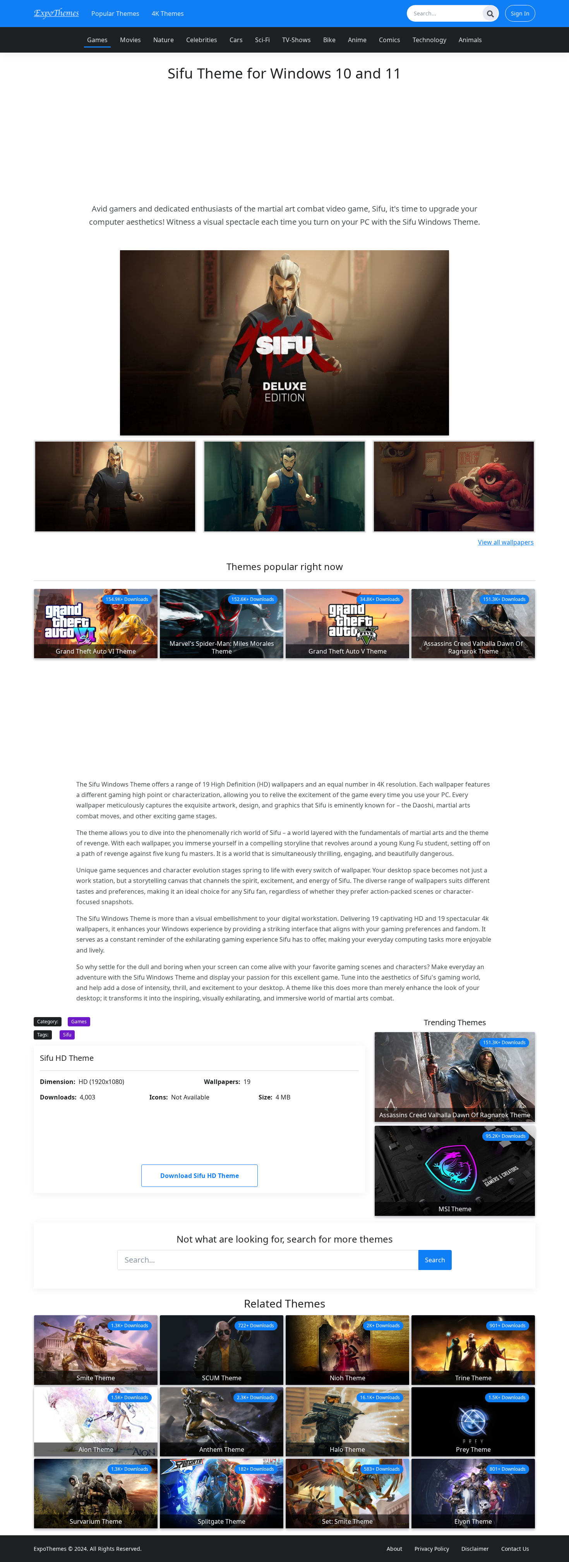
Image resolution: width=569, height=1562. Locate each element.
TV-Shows (296, 40)
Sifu (67, 1034)
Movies (130, 40)
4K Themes (168, 13)
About (394, 1548)
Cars (236, 40)
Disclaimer (475, 1548)
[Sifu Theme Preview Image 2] (115, 486)
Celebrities (201, 40)
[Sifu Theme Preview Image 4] (454, 486)
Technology (429, 40)
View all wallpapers (506, 542)
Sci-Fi (262, 40)
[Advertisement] (284, 142)
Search (435, 1260)
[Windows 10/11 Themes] (56, 13)
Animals (470, 40)
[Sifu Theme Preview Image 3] (284, 486)
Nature (163, 40)
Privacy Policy (432, 1548)
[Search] (490, 13)
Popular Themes (115, 13)
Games (97, 40)
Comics (389, 40)
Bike (329, 40)
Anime (357, 40)
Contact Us (515, 1548)
